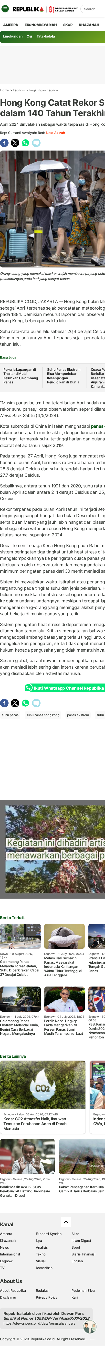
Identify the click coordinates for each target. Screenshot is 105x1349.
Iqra (39, 1240)
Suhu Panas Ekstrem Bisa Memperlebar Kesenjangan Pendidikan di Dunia (64, 375)
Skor (75, 1234)
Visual (40, 1261)
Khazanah (7, 1240)
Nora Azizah (55, 133)
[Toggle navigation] (5, 9)
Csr (29, 36)
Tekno (40, 1254)
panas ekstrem (78, 715)
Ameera (6, 1234)
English (77, 1261)
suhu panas (10, 715)
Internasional (10, 1254)
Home (4, 90)
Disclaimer (8, 1297)
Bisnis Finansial (83, 1254)
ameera (10, 25)
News (4, 1247)
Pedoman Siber (83, 1290)
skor (67, 25)
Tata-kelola (46, 36)
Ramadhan (44, 1268)
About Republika (13, 1290)
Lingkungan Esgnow (44, 90)
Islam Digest (81, 1240)
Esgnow (19, 90)
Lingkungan (13, 36)
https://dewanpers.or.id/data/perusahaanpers (39, 1323)
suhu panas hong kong (43, 715)
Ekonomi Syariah (41, 25)
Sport (76, 1247)
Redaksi (42, 1290)
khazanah (89, 25)
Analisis (42, 1247)
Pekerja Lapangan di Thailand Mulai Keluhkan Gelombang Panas (20, 375)
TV (2, 1268)
